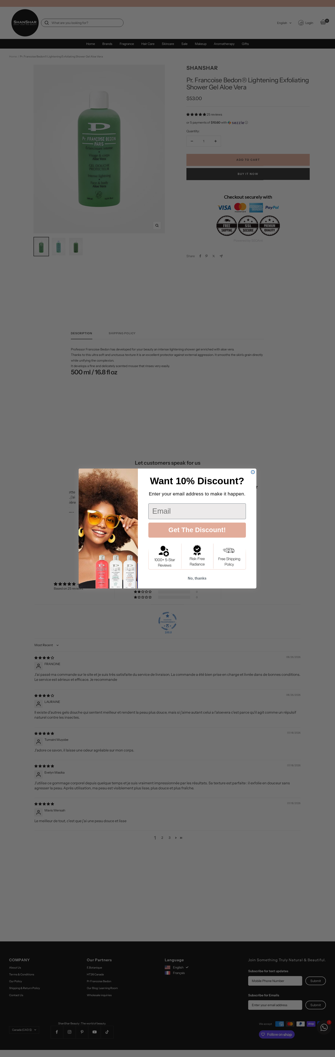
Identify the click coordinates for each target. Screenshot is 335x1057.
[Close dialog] (253, 472)
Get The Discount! (197, 530)
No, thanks (197, 578)
